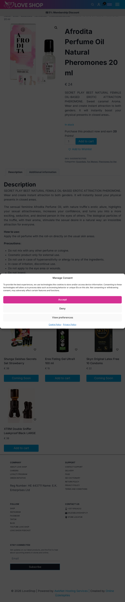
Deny (62, 308)
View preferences (62, 317)
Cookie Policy (55, 324)
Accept (62, 299)
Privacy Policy (69, 324)
